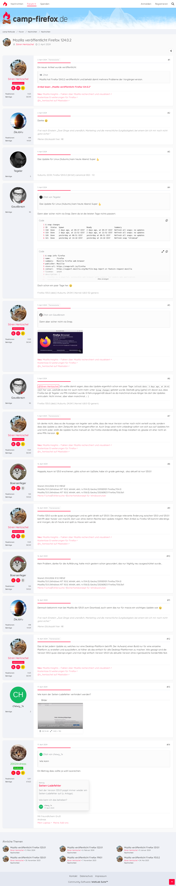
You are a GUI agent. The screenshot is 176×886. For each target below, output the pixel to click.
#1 (169, 59)
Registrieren (161, 3)
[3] (41, 230)
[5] (41, 235)
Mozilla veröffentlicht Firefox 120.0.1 (28, 857)
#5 (168, 305)
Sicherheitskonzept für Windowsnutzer (86, 495)
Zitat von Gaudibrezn (54, 314)
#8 (168, 464)
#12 (168, 638)
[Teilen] (171, 51)
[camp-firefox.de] (88, 17)
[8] (41, 274)
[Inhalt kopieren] (167, 220)
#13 (168, 686)
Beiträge (8, 97)
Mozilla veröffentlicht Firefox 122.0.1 (85, 847)
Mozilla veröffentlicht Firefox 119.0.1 (84, 857)
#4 (168, 187)
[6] (41, 238)
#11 (168, 600)
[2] (41, 227)
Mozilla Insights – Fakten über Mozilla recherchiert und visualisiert (73, 94)
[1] (41, 224)
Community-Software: (88, 881)
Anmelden (146, 3)
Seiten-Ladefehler (50, 785)
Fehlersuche (58, 495)
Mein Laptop (43, 822)
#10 (168, 556)
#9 (168, 508)
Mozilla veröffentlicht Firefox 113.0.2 (142, 857)
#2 (168, 112)
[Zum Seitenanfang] (172, 882)
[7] (41, 271)
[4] (41, 232)
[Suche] (173, 3)
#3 (168, 151)
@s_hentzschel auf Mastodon (52, 100)
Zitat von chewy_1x (53, 754)
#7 (168, 416)
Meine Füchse (44, 495)
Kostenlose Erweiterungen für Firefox (56, 97)
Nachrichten (15, 853)
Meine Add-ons (60, 822)
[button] (163, 251)
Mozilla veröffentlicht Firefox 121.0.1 (141, 847)
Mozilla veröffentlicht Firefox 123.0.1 (28, 847)
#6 (168, 378)
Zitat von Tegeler (52, 197)
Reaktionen (9, 94)
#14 (168, 744)
